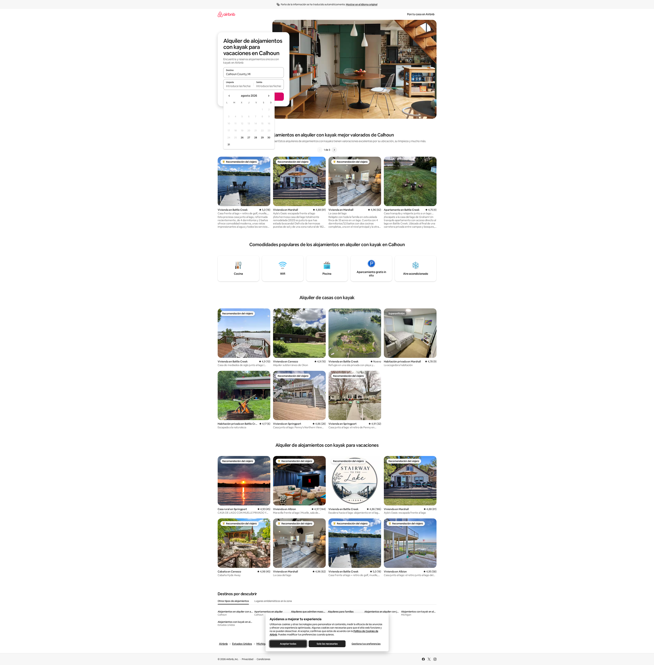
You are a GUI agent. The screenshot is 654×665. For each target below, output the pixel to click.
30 (268, 137)
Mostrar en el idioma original (361, 4)
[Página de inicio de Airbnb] (226, 14)
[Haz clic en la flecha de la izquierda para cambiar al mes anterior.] (229, 96)
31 (229, 144)
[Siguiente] (334, 150)
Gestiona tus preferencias (366, 643)
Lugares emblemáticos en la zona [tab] (273, 601)
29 (262, 137)
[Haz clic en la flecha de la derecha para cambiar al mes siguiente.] (269, 96)
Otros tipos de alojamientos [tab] (233, 601)
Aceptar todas (288, 643)
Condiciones (263, 659)
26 (242, 137)
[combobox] (253, 74)
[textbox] (238, 86)
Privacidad (247, 659)
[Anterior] (319, 150)
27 (248, 137)
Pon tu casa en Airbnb (420, 14)
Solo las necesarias (327, 643)
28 (255, 137)
